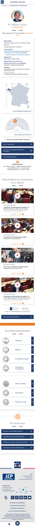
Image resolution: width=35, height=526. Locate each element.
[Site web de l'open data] (17, 488)
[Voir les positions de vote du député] (17, 402)
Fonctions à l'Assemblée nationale (17, 431)
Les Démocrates (17, 27)
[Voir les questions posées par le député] (17, 341)
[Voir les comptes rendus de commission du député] (17, 393)
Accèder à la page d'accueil (2, 2)
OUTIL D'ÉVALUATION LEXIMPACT (17, 511)
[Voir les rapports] (17, 350)
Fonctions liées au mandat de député (17, 436)
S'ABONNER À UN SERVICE (17, 508)
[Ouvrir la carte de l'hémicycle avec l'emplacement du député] (17, 126)
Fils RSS (18, 516)
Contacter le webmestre (10, 516)
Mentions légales (8, 515)
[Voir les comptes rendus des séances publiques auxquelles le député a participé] (17, 384)
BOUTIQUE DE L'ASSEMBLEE (17, 502)
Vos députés (4, 5)
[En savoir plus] (17, 359)
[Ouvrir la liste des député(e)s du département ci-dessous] (17, 96)
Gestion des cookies (25, 516)
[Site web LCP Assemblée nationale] (17, 477)
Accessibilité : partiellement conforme (21, 515)
